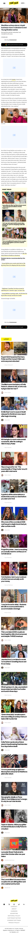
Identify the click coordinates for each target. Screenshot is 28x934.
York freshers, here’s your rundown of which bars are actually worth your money (13, 579)
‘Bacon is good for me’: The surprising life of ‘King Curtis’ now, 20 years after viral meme (14, 469)
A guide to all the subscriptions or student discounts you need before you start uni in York (13, 496)
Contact (14, 906)
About (14, 909)
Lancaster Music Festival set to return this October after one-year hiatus (13, 854)
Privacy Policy (14, 922)
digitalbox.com (15, 932)
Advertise (14, 913)
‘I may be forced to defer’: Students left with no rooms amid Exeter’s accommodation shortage (13, 607)
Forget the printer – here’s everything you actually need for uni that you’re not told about (14, 552)
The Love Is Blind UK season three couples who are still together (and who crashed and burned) (14, 242)
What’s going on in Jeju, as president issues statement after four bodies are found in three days (14, 689)
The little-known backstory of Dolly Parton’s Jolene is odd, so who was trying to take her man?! (13, 386)
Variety (14, 79)
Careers (14, 911)
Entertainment (13, 39)
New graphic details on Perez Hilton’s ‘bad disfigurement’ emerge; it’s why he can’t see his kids (14, 799)
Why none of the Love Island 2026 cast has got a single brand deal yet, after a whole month (14, 524)
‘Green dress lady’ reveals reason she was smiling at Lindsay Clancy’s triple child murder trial (14, 717)
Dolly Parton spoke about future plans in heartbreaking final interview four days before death (14, 744)
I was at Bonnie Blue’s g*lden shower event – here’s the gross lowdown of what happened (14, 206)
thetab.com (11, 928)
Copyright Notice (14, 918)
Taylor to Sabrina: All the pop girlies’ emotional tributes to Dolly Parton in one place (13, 827)
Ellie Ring (6, 39)
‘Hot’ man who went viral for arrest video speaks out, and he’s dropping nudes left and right (13, 224)
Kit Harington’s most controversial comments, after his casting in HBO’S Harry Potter (13, 441)
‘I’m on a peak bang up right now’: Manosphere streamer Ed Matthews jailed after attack (14, 772)
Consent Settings (14, 920)
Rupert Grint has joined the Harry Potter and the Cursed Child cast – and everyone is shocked (13, 359)
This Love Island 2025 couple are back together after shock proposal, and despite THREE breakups (14, 634)
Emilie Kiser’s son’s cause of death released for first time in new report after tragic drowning (13, 414)
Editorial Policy (14, 915)
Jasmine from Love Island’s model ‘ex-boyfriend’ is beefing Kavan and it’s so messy (13, 662)
